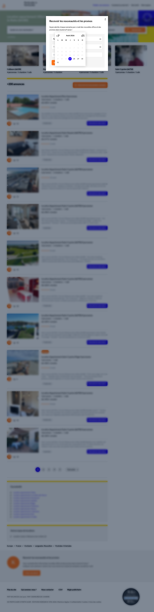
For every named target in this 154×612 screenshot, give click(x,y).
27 (70, 59)
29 (78, 59)
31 (58, 62)
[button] (105, 19)
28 (74, 59)
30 (82, 59)
